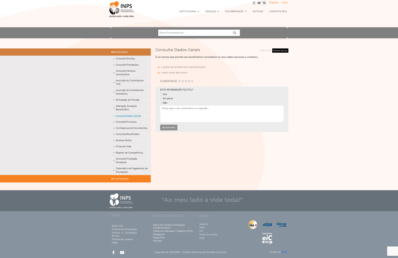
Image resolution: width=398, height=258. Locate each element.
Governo (203, 224)
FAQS (115, 242)
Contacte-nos (278, 11)
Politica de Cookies (122, 239)
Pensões (157, 240)
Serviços (210, 11)
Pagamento (159, 237)
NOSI (202, 227)
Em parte (168, 98)
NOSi (284, 251)
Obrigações (159, 234)
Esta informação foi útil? (176, 89)
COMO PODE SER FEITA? (174, 73)
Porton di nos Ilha (208, 234)
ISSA (201, 238)
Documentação (234, 11)
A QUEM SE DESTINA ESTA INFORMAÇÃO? (183, 67)
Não (165, 102)
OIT (201, 231)
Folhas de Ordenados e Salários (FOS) (173, 231)
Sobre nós (117, 225)
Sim (165, 94)
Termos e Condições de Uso (124, 234)
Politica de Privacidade (124, 229)
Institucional (187, 11)
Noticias (258, 11)
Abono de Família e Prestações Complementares (169, 226)
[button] (264, 3)
